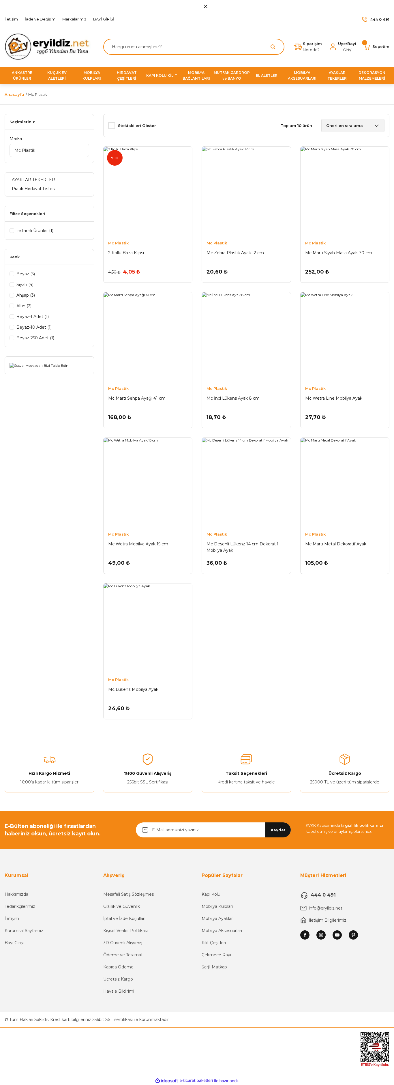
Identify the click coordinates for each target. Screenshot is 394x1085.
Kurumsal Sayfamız (24, 930)
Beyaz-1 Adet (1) (32, 316)
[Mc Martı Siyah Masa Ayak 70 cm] (345, 191)
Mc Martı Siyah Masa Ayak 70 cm (338, 252)
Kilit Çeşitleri (214, 942)
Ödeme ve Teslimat (123, 954)
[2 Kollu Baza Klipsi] (148, 191)
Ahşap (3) (25, 295)
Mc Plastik (37, 94)
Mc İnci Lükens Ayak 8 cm (233, 398)
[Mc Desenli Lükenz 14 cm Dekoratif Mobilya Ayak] (246, 482)
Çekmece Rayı (216, 954)
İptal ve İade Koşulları (124, 918)
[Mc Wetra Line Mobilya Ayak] (345, 336)
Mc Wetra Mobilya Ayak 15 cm (138, 544)
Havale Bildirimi (118, 991)
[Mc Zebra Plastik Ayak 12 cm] (246, 191)
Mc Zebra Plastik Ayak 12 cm (235, 252)
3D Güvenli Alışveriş (122, 942)
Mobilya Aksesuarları (222, 930)
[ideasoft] (166, 1081)
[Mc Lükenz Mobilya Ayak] (148, 627)
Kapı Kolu (211, 894)
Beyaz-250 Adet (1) (35, 338)
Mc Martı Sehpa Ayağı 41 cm (137, 398)
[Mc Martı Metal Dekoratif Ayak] (345, 482)
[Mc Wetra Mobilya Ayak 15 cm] (148, 482)
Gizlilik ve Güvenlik (121, 906)
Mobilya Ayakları (218, 918)
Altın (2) (23, 305)
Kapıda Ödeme (118, 967)
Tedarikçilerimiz (20, 906)
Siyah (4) (24, 284)
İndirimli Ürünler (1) (34, 230)
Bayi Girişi (14, 942)
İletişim (12, 918)
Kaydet (278, 830)
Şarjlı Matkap (214, 967)
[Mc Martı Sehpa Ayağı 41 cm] (148, 336)
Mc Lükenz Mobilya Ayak (133, 689)
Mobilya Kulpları (217, 906)
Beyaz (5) (25, 273)
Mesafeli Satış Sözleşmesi (129, 894)
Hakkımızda (16, 894)
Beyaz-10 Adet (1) (34, 327)
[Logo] (49, 46)
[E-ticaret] (196, 1080)
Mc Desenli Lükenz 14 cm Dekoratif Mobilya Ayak (242, 547)
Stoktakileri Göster (137, 125)
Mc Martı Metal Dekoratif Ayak (335, 544)
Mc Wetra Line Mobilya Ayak (333, 398)
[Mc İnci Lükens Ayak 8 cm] (246, 336)
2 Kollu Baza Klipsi (126, 252)
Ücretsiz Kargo (118, 979)
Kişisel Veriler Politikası (125, 930)
